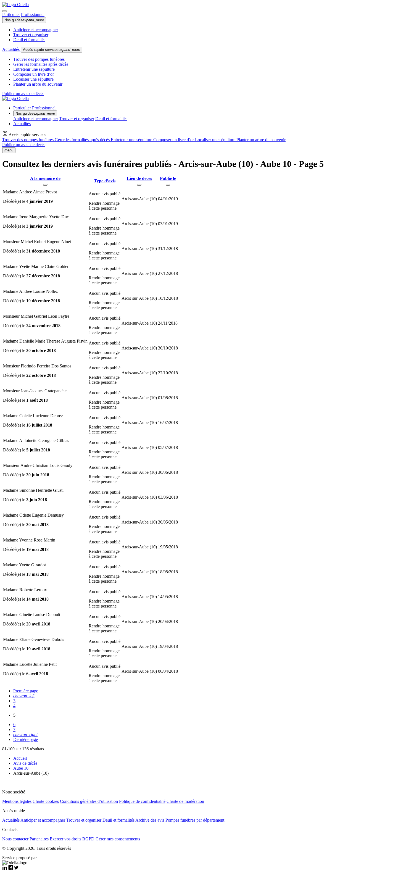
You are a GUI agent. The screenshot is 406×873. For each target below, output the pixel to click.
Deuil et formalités (29, 39)
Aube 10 (20, 768)
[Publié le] (168, 185)
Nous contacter (15, 839)
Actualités (11, 49)
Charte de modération (185, 801)
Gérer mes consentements (118, 839)
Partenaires (39, 839)
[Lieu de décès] (139, 185)
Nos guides (24, 20)
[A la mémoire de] (45, 185)
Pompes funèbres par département (194, 820)
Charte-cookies (46, 801)
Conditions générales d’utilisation (89, 801)
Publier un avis (23, 144)
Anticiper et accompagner (35, 29)
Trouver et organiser (30, 34)
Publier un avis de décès (23, 93)
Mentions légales (16, 801)
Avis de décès (25, 763)
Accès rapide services (51, 50)
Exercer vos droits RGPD (72, 839)
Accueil (20, 758)
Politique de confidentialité (142, 801)
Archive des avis (149, 820)
